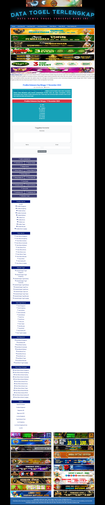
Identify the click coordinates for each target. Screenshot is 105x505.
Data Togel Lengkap (21, 332)
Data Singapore (21, 305)
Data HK (42, 500)
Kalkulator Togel (25, 196)
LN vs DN (25, 188)
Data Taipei (21, 323)
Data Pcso (21, 317)
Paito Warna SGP (35, 500)
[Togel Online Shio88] (74, 487)
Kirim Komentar (42, 151)
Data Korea (21, 319)
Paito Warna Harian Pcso (21, 381)
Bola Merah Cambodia (21, 347)
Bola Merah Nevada (21, 360)
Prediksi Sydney (21, 210)
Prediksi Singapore (21, 206)
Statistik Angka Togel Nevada (21, 296)
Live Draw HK (21, 26)
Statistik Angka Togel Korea (21, 289)
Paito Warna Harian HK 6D (21, 392)
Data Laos (21, 321)
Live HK (21, 204)
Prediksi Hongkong (21, 208)
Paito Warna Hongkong (21, 238)
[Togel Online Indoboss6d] (74, 435)
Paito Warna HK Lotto (44, 502)
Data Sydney (21, 310)
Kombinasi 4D (19, 192)
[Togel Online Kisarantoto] (52, 57)
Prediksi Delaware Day (16, 74)
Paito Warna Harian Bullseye (21, 379)
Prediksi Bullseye (21, 215)
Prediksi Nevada (21, 226)
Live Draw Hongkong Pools (20, 425)
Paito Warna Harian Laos (21, 386)
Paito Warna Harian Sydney (21, 374)
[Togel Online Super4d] (52, 44)
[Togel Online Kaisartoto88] (31, 487)
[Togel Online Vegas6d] (31, 455)
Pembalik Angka (18, 185)
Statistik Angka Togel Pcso (21, 287)
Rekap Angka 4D (18, 177)
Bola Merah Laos (21, 356)
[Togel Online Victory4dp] (31, 442)
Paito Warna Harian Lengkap (21, 397)
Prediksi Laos (21, 222)
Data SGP (46, 500)
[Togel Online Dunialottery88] (74, 455)
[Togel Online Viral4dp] (52, 70)
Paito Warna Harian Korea (21, 383)
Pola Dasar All (31, 177)
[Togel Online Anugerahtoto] (74, 461)
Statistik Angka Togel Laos (21, 291)
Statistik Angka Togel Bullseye (21, 284)
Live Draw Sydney (42, 26)
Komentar (47, 87)
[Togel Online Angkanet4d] (74, 474)
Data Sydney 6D (21, 330)
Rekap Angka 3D (31, 170)
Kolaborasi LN (31, 192)
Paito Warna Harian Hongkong (21, 372)
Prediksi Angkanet (20, 407)
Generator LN (19, 163)
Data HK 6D (21, 328)
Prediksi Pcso (21, 217)
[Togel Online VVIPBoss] (52, 31)
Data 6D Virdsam (21, 404)
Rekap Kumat (25, 166)
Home (13, 26)
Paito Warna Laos (21, 252)
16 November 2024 (39, 87)
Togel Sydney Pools (21, 419)
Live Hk (21, 428)
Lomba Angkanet (21, 416)
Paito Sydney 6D (71, 26)
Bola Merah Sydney (21, 344)
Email (56, 144)
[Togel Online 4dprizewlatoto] (31, 481)
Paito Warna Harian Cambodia (21, 377)
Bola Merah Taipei (21, 358)
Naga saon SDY (21, 413)
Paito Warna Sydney (21, 240)
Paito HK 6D (62, 26)
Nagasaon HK (21, 410)
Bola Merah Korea (21, 353)
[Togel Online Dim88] (52, 38)
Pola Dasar (25, 181)
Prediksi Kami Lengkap (21, 228)
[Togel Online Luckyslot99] (74, 442)
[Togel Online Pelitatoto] (52, 64)
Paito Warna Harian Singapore (21, 370)
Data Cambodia (21, 312)
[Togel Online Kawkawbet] (31, 448)
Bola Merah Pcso (21, 351)
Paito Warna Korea (21, 249)
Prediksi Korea (21, 219)
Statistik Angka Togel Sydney (21, 278)
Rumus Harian (31, 163)
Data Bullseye (21, 314)
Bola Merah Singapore (21, 340)
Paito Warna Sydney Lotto (32, 502)
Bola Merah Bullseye (21, 349)
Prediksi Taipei (21, 224)
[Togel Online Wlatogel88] (31, 474)
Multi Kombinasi (31, 185)
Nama (27, 144)
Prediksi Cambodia (21, 213)
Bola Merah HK (21, 342)
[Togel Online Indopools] (74, 481)
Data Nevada (21, 326)
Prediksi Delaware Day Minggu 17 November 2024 (42, 85)
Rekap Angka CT (18, 170)
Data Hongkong (21, 308)
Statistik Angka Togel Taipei (21, 294)
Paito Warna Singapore (21, 236)
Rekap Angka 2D (25, 174)
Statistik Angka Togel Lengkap (21, 298)
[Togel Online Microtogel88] (31, 435)
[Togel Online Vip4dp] (74, 448)
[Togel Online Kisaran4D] (52, 51)
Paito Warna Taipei (21, 254)
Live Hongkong (20, 422)
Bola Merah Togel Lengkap (21, 362)
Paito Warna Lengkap (21, 263)
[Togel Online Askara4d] (31, 461)
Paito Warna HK (16, 500)
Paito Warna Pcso (21, 247)
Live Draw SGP (31, 26)
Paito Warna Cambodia (21, 243)
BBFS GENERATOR (25, 159)
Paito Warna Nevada (21, 256)
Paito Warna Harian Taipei (21, 388)
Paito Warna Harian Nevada (21, 390)
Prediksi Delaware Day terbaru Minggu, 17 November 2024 (29, 91)
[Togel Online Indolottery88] (74, 468)
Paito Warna (53, 26)
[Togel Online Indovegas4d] (74, 494)
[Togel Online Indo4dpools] (31, 494)
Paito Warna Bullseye (21, 245)
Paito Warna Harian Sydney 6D (21, 395)
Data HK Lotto (52, 502)
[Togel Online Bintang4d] (31, 468)
